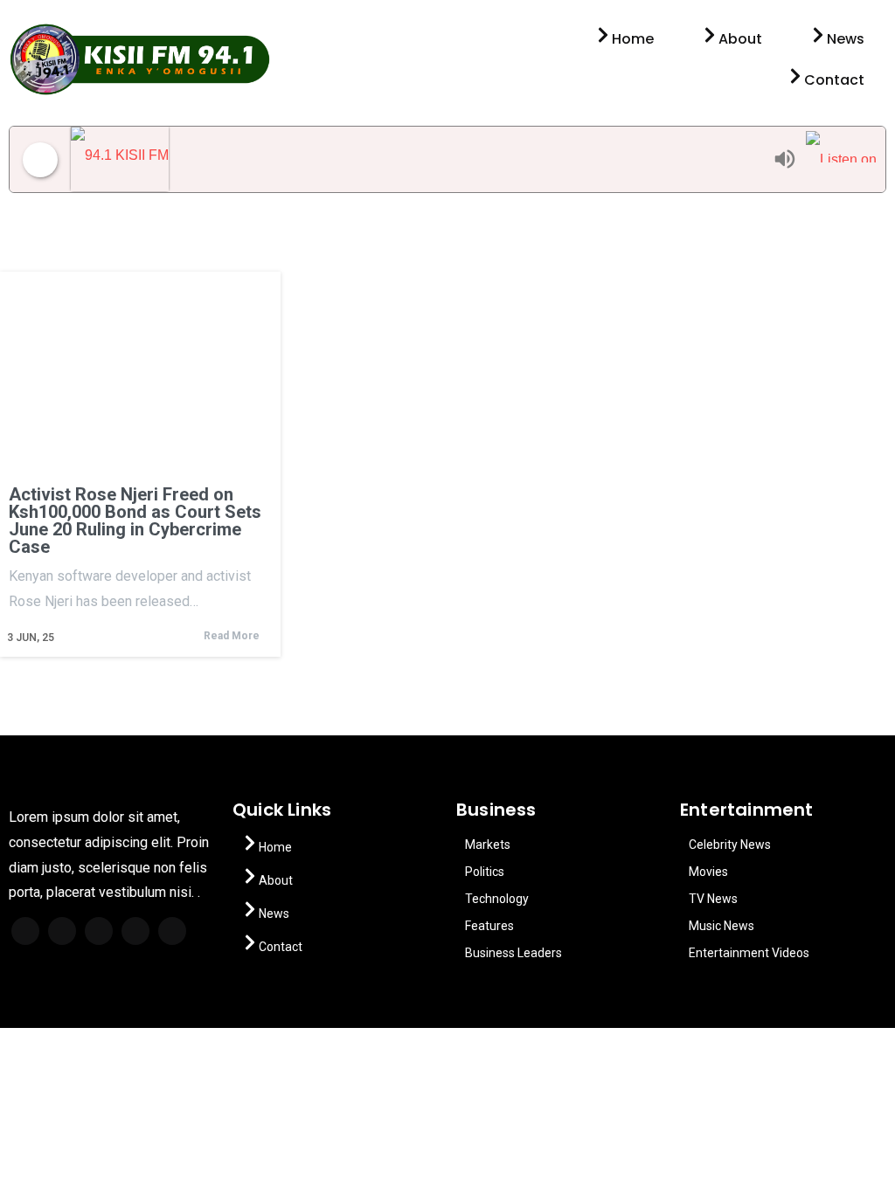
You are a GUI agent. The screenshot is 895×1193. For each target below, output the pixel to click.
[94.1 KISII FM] (418, 159)
